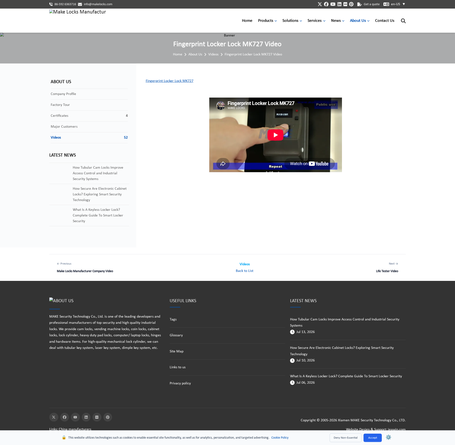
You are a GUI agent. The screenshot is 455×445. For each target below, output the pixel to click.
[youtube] (333, 4)
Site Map (176, 351)
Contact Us (384, 20)
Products (265, 20)
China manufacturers (75, 429)
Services (315, 20)
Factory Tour (60, 105)
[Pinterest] (107, 417)
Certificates (59, 116)
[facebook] (326, 4)
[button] (277, 20)
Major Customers (64, 127)
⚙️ (388, 437)
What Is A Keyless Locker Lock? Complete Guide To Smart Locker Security (346, 376)
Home (247, 20)
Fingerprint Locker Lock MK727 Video (253, 54)
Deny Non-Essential (346, 437)
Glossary (176, 335)
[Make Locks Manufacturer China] (77, 20)
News (336, 20)
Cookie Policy (279, 438)
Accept (372, 437)
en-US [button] (398, 4)
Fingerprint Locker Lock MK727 (169, 81)
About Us (358, 20)
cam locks (84, 329)
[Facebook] (64, 417)
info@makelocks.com (98, 4)
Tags (173, 319)
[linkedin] (339, 4)
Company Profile (63, 94)
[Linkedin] (86, 417)
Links (53, 429)
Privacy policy (180, 383)
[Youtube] (75, 417)
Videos (213, 54)
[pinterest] (351, 4)
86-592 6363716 (65, 4)
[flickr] (345, 4)
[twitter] (320, 4)
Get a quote (372, 4)
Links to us (178, 367)
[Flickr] (96, 417)
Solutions (290, 20)
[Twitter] (53, 417)
